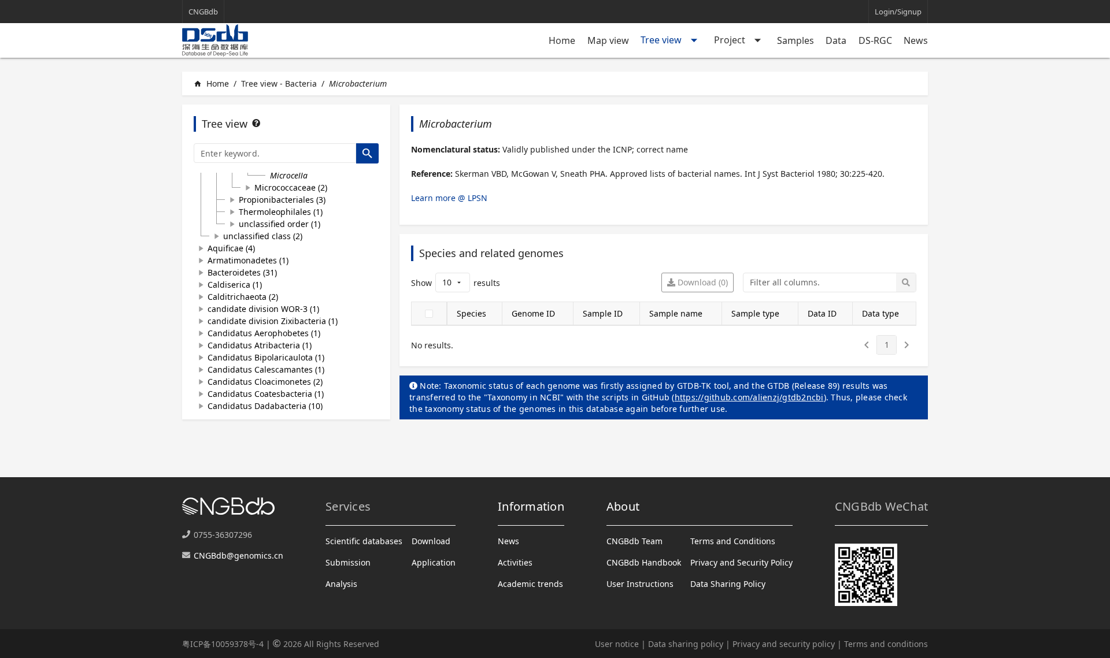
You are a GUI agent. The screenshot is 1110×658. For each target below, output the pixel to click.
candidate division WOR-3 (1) (263, 308)
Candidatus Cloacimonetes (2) (265, 381)
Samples (795, 40)
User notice (617, 643)
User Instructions (640, 583)
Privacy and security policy (783, 643)
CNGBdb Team (634, 541)
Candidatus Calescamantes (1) (266, 369)
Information (531, 506)
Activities (515, 562)
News (916, 40)
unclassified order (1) (279, 223)
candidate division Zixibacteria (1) (273, 320)
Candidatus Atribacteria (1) (260, 345)
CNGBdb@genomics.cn (238, 555)
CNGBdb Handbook (643, 562)
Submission (348, 562)
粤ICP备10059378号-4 (223, 643)
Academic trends (530, 583)
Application (434, 562)
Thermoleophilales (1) (281, 211)
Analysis (341, 583)
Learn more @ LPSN (449, 197)
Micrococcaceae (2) (290, 187)
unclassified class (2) (262, 236)
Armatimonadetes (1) (248, 260)
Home (562, 40)
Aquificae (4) (231, 248)
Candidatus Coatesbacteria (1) (266, 393)
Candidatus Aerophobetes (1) (264, 333)
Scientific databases (363, 541)
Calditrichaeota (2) (243, 296)
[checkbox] (429, 314)
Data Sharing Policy (727, 583)
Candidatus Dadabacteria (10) (265, 405)
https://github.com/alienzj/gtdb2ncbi (749, 397)
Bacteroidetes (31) (242, 272)
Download (431, 541)
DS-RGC (875, 40)
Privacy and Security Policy (741, 562)
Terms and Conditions (732, 541)
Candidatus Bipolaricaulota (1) (266, 357)
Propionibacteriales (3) (282, 199)
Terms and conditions (886, 643)
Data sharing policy (685, 643)
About (622, 506)
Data (836, 40)
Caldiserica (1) (235, 284)
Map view (608, 40)
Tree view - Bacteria (279, 83)
